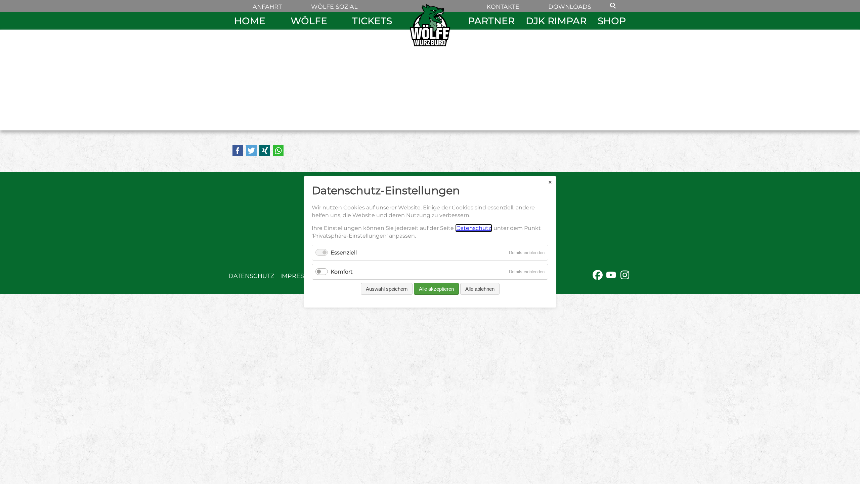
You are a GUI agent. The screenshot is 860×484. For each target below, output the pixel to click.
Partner (491, 21)
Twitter (251, 150)
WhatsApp (278, 150)
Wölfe (309, 21)
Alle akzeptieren (436, 289)
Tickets (372, 21)
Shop (612, 21)
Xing (264, 150)
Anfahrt (267, 6)
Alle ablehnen (479, 289)
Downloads (569, 6)
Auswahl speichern (386, 289)
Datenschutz (251, 275)
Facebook (237, 150)
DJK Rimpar (556, 21)
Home (249, 21)
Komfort (342, 272)
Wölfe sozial (334, 6)
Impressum (299, 275)
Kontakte (502, 6)
